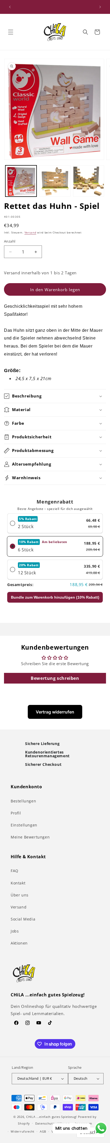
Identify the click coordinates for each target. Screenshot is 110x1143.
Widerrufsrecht (22, 1131)
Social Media (23, 919)
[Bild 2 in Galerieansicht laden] (54, 181)
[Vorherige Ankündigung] (10, 7)
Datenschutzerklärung (52, 1123)
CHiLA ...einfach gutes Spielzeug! (51, 1117)
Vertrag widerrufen (55, 712)
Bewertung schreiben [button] (55, 678)
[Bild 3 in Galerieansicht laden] (88, 181)
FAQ (14, 870)
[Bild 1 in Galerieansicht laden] (21, 181)
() (55, 597)
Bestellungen (23, 800)
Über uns (20, 895)
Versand (30, 232)
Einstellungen (24, 825)
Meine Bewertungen (30, 837)
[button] (11, 32)
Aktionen (19, 943)
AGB (43, 1131)
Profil (16, 813)
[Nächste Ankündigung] (100, 7)
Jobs (15, 931)
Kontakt (18, 882)
